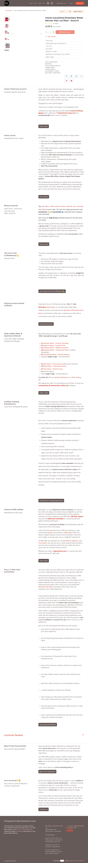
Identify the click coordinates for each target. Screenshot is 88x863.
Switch (68, 541)
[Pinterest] (66, 81)
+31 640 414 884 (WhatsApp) (76, 826)
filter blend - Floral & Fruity (52, 369)
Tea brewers (42, 543)
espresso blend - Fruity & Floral (53, 345)
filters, (47, 206)
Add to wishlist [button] (51, 36)
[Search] (70, 11)
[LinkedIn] (76, 76)
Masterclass (51, 307)
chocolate (79, 206)
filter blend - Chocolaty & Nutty (54, 366)
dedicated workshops (55, 519)
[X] (71, 76)
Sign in (71, 3)
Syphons (75, 541)
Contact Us (80, 3)
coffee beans (68, 533)
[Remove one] (46, 32)
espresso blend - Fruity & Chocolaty (54, 343)
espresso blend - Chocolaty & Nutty (55, 350)
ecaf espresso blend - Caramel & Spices (55, 354)
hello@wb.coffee (72, 828)
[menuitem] (31, 3)
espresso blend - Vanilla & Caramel (54, 348)
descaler (69, 206)
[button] (52, 3)
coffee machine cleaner (58, 206)
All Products (8, 10)
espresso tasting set (61, 377)
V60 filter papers (77, 516)
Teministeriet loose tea (66, 113)
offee (44, 209)
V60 (64, 541)
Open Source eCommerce (77, 860)
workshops (19, 831)
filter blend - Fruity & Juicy (51, 364)
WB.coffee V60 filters (45, 587)
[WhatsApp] (81, 76)
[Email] (71, 81)
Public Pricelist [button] (78, 11)
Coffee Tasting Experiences (24, 829)
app (46, 850)
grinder (50, 533)
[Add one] (53, 32)
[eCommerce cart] (48, 3)
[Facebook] (66, 76)
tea (74, 206)
